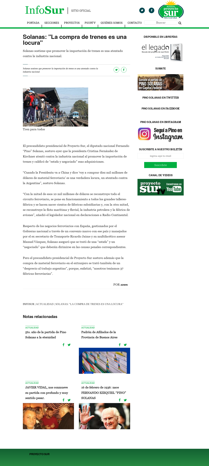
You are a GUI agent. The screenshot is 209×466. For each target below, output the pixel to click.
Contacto (135, 22)
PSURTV (90, 22)
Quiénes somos (112, 22)
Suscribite (160, 165)
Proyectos (72, 22)
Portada (33, 22)
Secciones (51, 22)
